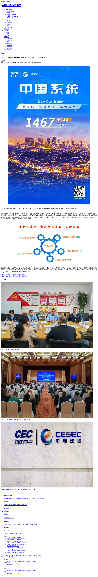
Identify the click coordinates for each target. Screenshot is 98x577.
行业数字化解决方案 (12, 16)
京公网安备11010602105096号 (35, 555)
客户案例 (6, 29)
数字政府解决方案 (12, 14)
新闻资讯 (6, 32)
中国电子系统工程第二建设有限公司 (16, 552)
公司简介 (9, 38)
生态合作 (6, 30)
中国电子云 (10, 549)
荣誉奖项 (9, 43)
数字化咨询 (10, 17)
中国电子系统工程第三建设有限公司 (16, 544)
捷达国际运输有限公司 (13, 546)
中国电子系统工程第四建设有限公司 (16, 542)
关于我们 (6, 37)
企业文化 (9, 40)
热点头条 (9, 35)
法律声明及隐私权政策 (7, 556)
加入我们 (9, 46)
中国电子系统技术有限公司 (14, 539)
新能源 (8, 24)
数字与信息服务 (8, 9)
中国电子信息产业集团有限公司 (15, 538)
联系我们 (9, 48)
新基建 (8, 25)
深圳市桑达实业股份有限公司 (15, 541)
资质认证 (9, 41)
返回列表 (24, 276)
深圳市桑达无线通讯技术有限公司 (16, 550)
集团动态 (9, 33)
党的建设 (9, 45)
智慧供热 (9, 27)
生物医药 (9, 22)
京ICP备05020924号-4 (21, 555)
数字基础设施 (10, 11)
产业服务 (6, 19)
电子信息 (9, 21)
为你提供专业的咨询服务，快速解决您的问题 (21, 561)
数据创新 (9, 12)
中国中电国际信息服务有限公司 (15, 547)
